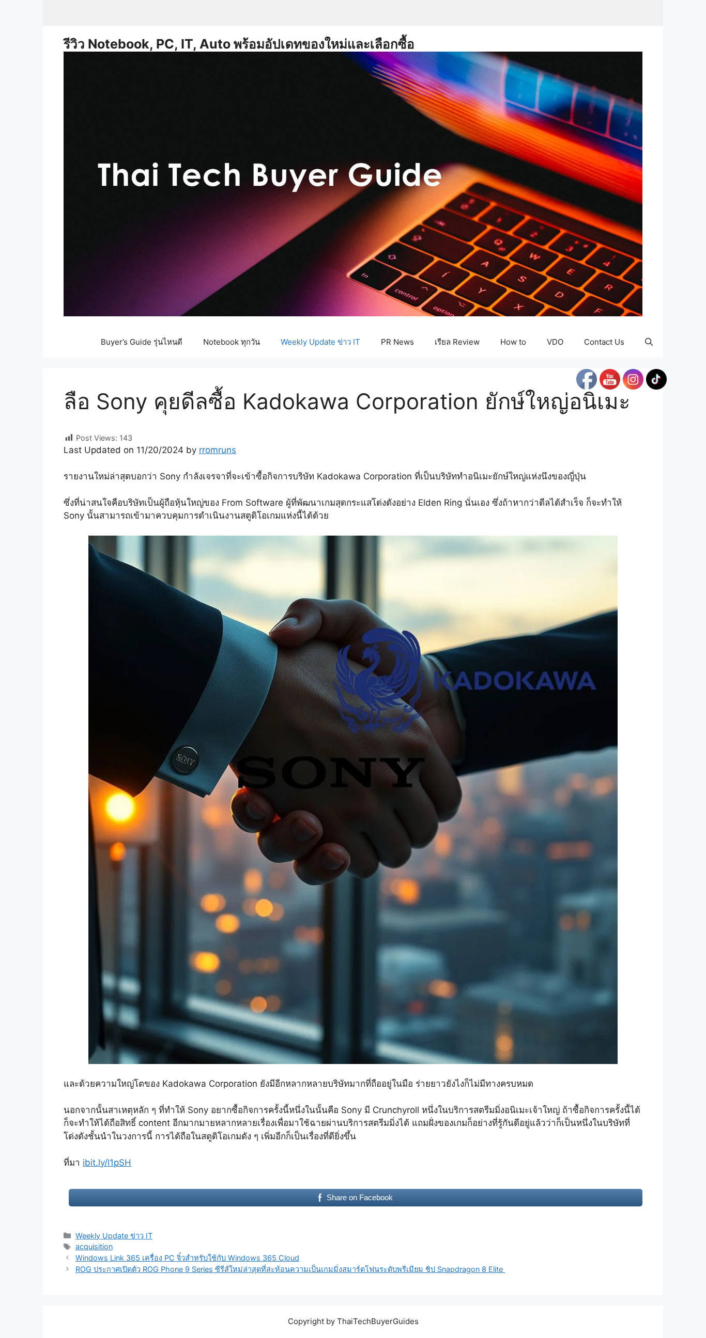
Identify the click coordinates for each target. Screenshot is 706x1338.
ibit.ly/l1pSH (107, 1162)
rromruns (217, 450)
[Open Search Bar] (649, 342)
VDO (555, 342)
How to (513, 342)
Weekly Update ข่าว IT (320, 342)
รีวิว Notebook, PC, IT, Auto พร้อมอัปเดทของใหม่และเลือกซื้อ (239, 44)
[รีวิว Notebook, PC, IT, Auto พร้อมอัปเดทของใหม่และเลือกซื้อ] (353, 183)
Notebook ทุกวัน (231, 342)
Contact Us (604, 342)
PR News (397, 342)
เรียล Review (457, 342)
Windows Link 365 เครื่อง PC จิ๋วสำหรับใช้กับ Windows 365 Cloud (187, 1257)
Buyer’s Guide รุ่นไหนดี (141, 342)
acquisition (94, 1246)
